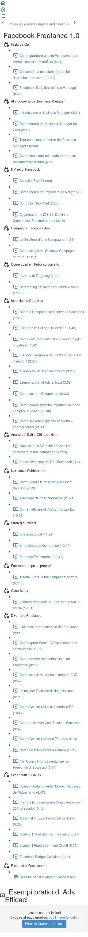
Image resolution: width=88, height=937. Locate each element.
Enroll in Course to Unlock (44, 923)
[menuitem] (3, 10)
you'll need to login (63, 917)
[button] (3, 4)
